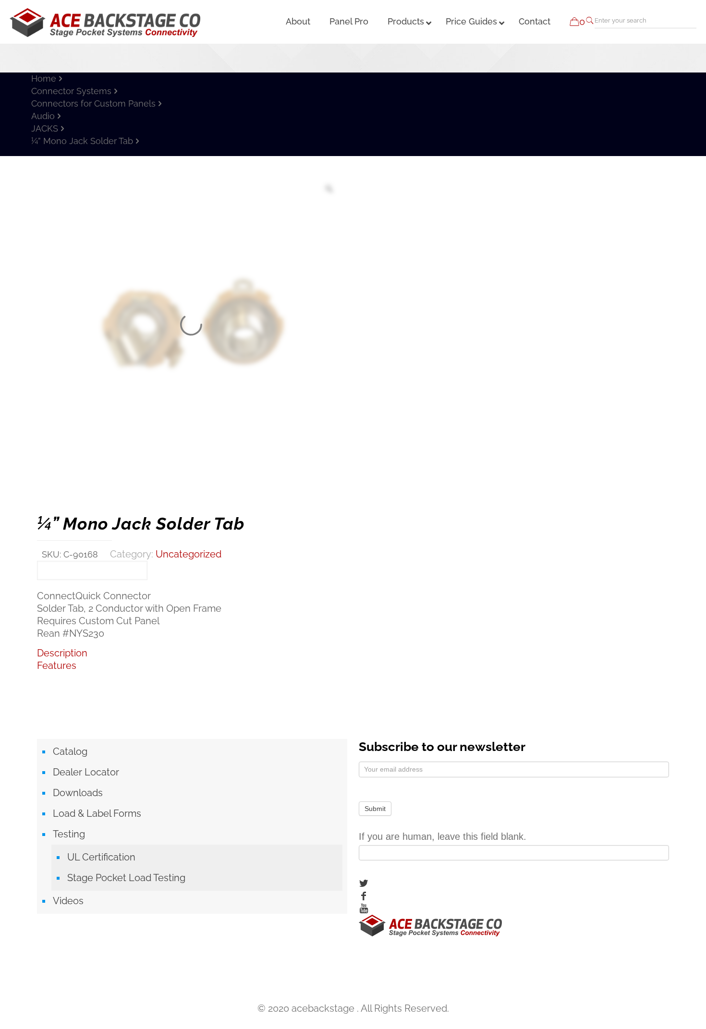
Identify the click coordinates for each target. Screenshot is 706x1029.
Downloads (78, 793)
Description (62, 653)
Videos (68, 901)
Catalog (70, 751)
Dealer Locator (86, 772)
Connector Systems (71, 91)
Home (43, 78)
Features (56, 665)
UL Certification (101, 857)
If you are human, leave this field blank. (442, 836)
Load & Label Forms (97, 813)
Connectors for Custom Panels (93, 103)
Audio (43, 116)
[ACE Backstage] (105, 21)
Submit (375, 808)
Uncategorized (188, 554)
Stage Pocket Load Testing (126, 878)
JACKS (44, 128)
